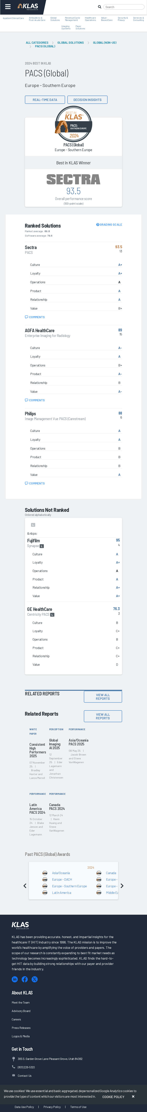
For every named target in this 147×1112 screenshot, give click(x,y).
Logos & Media (21, 1036)
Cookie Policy (113, 1097)
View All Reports (103, 696)
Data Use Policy (24, 1107)
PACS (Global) (45, 46)
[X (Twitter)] (35, 979)
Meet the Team (21, 1002)
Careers (16, 1019)
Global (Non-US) (104, 42)
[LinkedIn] (15, 979)
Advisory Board (21, 1011)
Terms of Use (78, 1107)
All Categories (37, 42)
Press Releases (21, 1027)
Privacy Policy (51, 1107)
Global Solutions (70, 42)
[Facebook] (25, 979)
